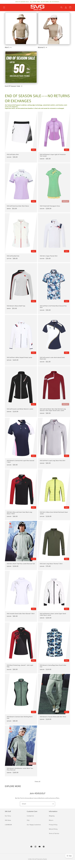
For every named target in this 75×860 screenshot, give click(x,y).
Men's (7, 47)
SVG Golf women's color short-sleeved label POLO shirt (52, 358)
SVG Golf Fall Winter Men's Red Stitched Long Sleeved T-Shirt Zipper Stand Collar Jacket (53, 409)
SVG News (8, 820)
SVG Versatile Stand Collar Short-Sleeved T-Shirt (20, 613)
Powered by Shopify (42, 859)
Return (51, 820)
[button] (4, 7)
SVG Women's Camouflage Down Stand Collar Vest (53, 666)
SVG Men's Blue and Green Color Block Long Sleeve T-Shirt (19, 513)
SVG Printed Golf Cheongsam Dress (50, 206)
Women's (41, 47)
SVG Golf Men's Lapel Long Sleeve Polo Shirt (52, 460)
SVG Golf (34, 859)
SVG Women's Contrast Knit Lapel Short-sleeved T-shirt (20, 461)
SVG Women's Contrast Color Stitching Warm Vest (20, 717)
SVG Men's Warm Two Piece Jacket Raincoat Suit (21, 563)
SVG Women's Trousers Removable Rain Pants (53, 717)
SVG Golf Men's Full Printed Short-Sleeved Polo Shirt (53, 306)
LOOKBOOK (8, 825)
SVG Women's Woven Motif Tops (16, 306)
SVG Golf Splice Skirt (13, 154)
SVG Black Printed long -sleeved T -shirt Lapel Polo (20, 666)
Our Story (8, 816)
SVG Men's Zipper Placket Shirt (48, 256)
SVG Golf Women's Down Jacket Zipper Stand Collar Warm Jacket (53, 614)
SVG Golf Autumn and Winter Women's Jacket (20, 409)
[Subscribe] (53, 804)
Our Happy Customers (34, 825)
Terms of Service (54, 833)
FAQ (28, 820)
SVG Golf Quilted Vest (13, 256)
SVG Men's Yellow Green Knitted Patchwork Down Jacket (54, 513)
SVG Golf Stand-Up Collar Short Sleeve (18, 206)
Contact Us (30, 816)
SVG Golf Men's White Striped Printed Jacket (19, 357)
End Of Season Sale (12, 86)
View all (37, 781)
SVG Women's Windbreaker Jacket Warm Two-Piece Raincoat (20, 769)
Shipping (51, 816)
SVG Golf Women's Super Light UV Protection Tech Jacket (53, 155)
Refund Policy (53, 829)
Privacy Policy (53, 825)
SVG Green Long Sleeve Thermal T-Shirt (51, 563)
